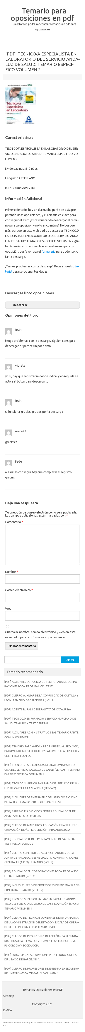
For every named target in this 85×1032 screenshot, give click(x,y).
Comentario (14, 522)
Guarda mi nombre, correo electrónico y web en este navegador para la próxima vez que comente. (40, 634)
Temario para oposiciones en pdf (42, 14)
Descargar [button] (20, 304)
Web (8, 608)
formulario (49, 251)
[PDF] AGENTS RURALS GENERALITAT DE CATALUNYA (37, 709)
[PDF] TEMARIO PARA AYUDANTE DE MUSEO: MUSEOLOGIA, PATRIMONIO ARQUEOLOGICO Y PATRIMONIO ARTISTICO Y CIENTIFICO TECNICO (41, 751)
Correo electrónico (19, 590)
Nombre (11, 572)
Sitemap (8, 996)
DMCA (7, 1010)
